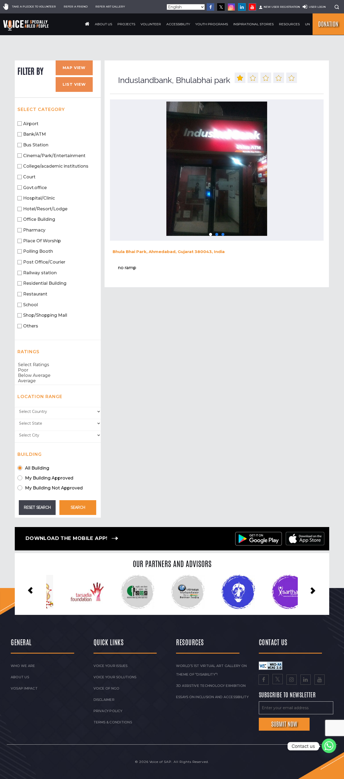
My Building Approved (49, 478)
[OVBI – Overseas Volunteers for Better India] (129, 592)
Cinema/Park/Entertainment (54, 155)
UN (307, 24)
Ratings (28, 351)
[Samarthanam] (281, 592)
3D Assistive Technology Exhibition (211, 686)
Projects (126, 24)
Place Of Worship (42, 240)
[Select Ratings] (57, 364)
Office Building (39, 219)
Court (29, 176)
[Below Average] (57, 375)
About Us (103, 24)
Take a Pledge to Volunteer (34, 6)
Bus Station (35, 144)
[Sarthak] (230, 592)
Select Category (41, 109)
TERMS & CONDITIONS (113, 722)
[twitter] (221, 7)
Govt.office (35, 187)
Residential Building (44, 283)
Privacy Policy (108, 711)
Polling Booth (38, 251)
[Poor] (57, 370)
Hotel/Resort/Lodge (45, 208)
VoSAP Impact (24, 688)
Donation (328, 24)
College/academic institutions (55, 166)
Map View (74, 67)
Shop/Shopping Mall (45, 315)
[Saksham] (79, 592)
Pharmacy (34, 230)
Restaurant (35, 294)
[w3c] (270, 665)
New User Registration (282, 7)
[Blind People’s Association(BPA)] (180, 592)
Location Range (39, 396)
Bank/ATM (34, 134)
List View (74, 84)
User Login (317, 7)
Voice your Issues (111, 666)
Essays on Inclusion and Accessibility (212, 697)
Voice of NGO (107, 688)
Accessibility (178, 24)
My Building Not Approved (54, 488)
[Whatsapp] (329, 746)
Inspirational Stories (253, 24)
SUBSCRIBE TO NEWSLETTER (287, 695)
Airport (30, 123)
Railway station (40, 272)
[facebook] (210, 7)
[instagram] (231, 7)
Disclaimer (104, 700)
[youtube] (252, 7)
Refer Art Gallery (110, 6)
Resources (289, 24)
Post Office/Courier (44, 262)
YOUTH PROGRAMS (211, 24)
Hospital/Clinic (39, 198)
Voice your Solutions (115, 677)
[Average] (57, 381)
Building (29, 454)
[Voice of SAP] (26, 25)
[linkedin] (242, 7)
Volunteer (151, 24)
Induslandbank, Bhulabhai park (174, 80)
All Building (37, 468)
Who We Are (23, 666)
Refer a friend (76, 6)
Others (30, 326)
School (30, 304)
